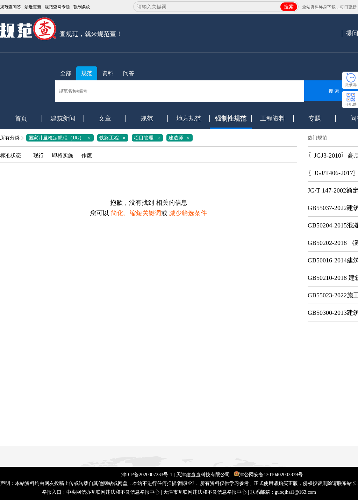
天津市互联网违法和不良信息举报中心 (204, 492)
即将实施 (62, 155)
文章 (105, 118)
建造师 (180, 138)
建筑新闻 (63, 118)
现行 (38, 155)
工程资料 (272, 118)
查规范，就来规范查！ (90, 33)
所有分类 (10, 137)
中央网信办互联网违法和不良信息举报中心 (112, 492)
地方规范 (188, 118)
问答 (128, 73)
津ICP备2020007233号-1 (146, 474)
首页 (21, 118)
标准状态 (10, 155)
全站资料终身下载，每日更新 (329, 7)
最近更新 (32, 7)
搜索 (289, 6)
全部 (65, 73)
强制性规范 (230, 118)
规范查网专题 (57, 7)
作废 (86, 155)
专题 (314, 118)
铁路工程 (113, 138)
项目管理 (148, 138)
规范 (86, 73)
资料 (107, 73)
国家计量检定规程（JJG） (60, 138)
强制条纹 (81, 7)
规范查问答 (10, 7)
